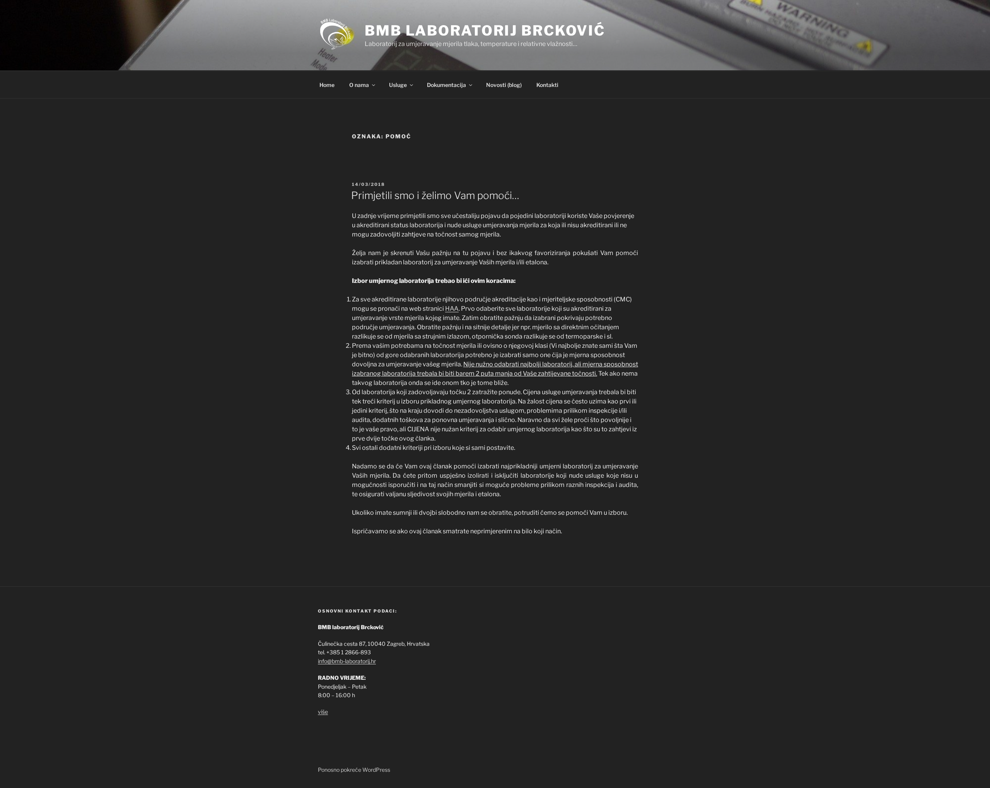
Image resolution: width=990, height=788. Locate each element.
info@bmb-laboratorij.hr (347, 661)
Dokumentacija (446, 85)
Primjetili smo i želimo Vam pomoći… (435, 195)
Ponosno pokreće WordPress (354, 769)
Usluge (398, 85)
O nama (359, 85)
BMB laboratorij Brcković (485, 30)
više (323, 711)
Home (327, 85)
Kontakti (547, 85)
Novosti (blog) (504, 85)
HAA (452, 308)
